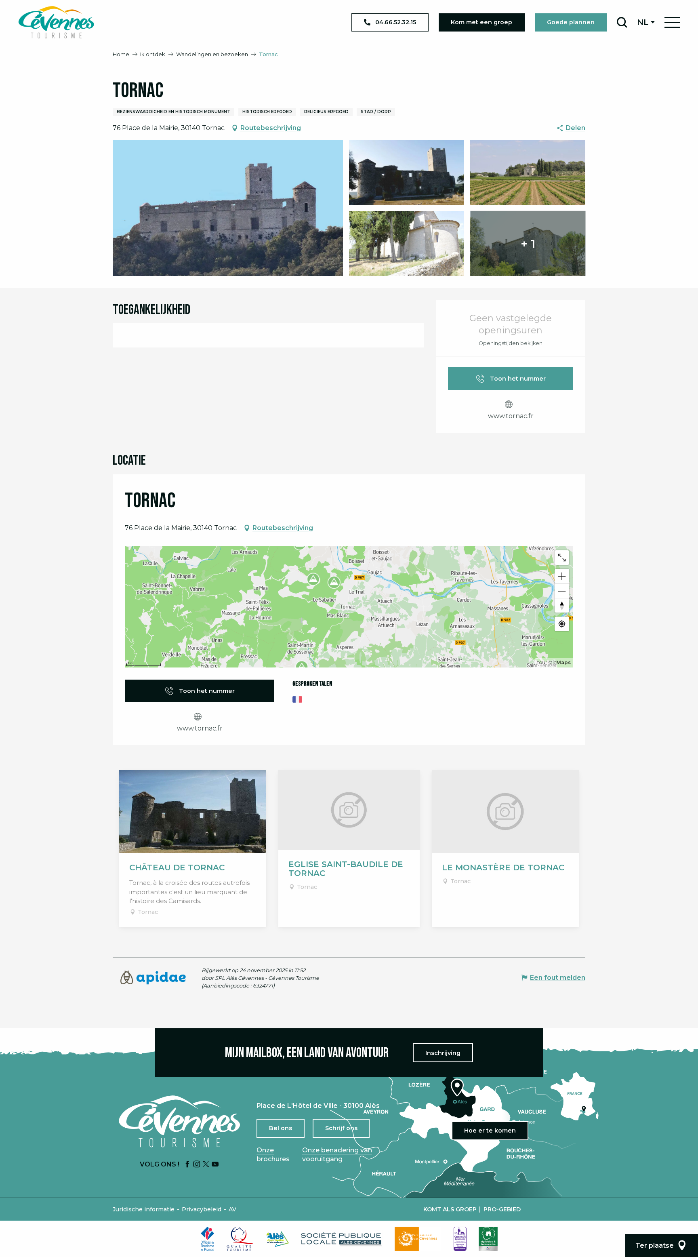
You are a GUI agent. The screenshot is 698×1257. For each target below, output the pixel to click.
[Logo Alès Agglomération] (277, 1239)
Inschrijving (442, 1053)
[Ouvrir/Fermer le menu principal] (672, 22)
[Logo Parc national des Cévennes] (418, 1239)
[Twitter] (206, 1164)
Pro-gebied (502, 1209)
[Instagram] (197, 1164)
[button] (622, 22)
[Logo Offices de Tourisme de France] (207, 1239)
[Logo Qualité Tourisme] (240, 1239)
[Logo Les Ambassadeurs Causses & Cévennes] (460, 1239)
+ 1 (528, 243)
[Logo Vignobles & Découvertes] (488, 1239)
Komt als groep (450, 1209)
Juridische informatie (143, 1209)
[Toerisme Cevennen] (56, 22)
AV (232, 1209)
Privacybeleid (201, 1209)
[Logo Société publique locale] (342, 1239)
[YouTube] (215, 1164)
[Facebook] (187, 1164)
